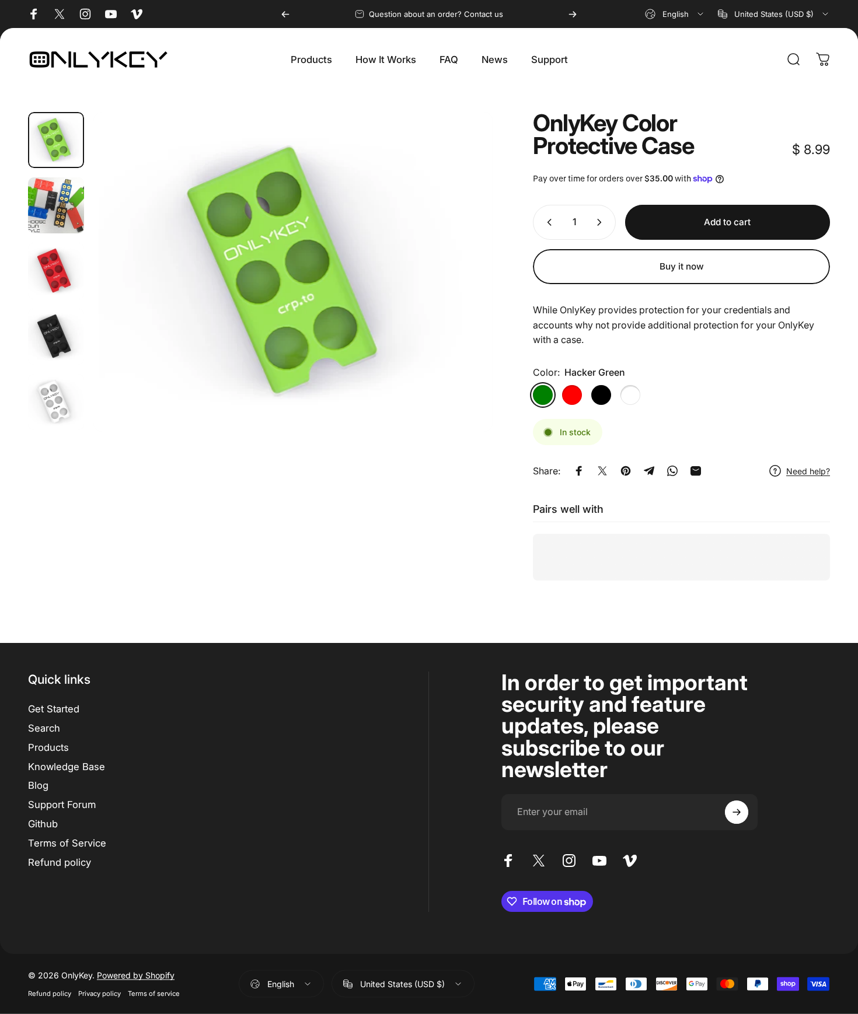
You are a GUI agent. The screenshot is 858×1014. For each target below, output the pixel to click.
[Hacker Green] (543, 395)
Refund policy (59, 862)
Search (44, 728)
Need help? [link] (808, 471)
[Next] (572, 14)
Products (48, 747)
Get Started (53, 709)
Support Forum (62, 804)
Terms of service (154, 993)
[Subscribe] (736, 812)
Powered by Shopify (136, 975)
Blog (38, 785)
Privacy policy (99, 993)
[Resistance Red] (572, 395)
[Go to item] (56, 140)
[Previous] (285, 14)
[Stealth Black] (601, 395)
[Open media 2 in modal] (293, 272)
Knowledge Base (66, 766)
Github (43, 824)
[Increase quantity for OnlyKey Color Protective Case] (601, 222)
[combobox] (675, 14)
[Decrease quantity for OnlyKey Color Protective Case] (546, 222)
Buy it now (682, 266)
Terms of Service (67, 843)
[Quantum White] (630, 395)
